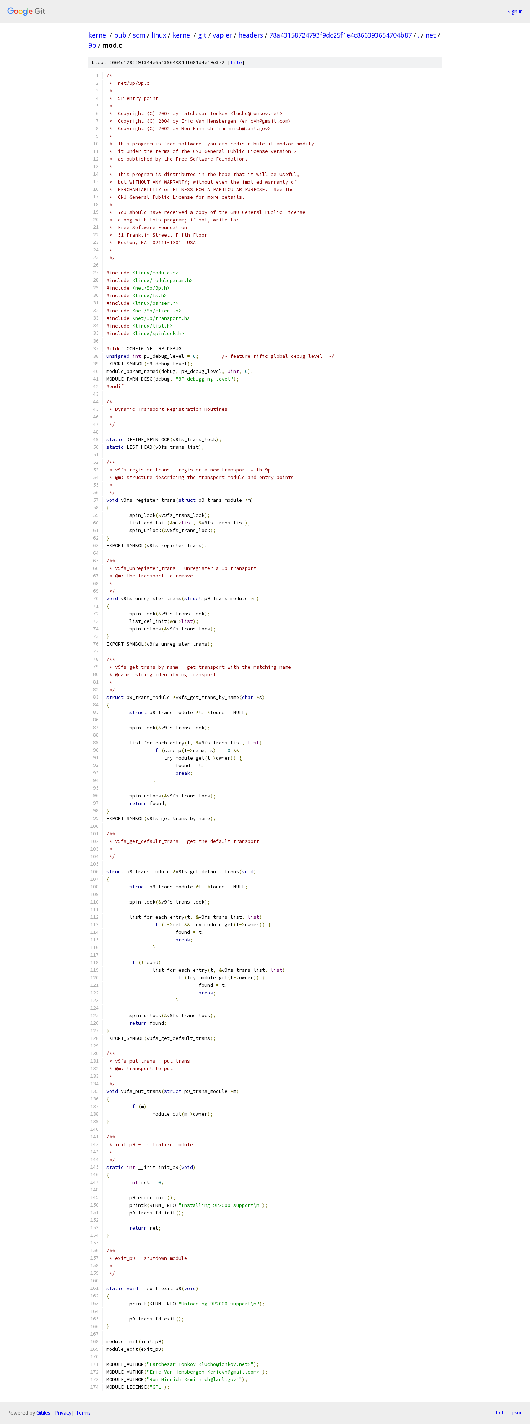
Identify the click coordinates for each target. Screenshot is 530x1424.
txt (499, 1412)
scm (139, 35)
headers (250, 35)
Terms (83, 1412)
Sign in (515, 11)
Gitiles (43, 1412)
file (236, 63)
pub (120, 35)
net (430, 35)
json (517, 1412)
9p (92, 45)
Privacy (63, 1412)
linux (158, 35)
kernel (98, 35)
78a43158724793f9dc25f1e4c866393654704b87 (340, 35)
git (202, 35)
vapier (222, 35)
